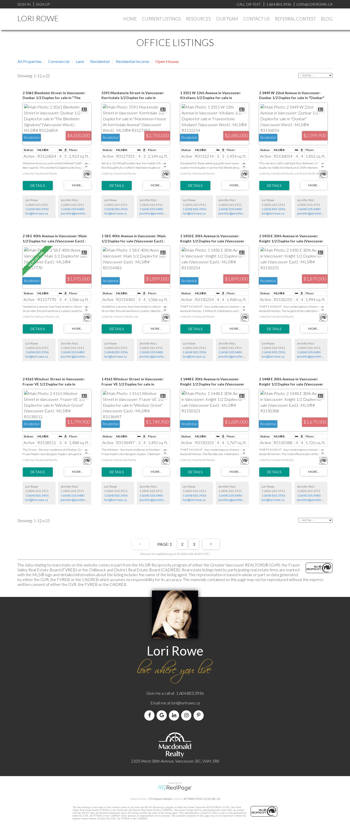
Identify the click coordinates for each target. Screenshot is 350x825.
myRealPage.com (175, 788)
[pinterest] (199, 715)
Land (80, 61)
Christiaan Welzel (160, 799)
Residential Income (132, 61)
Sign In (23, 4)
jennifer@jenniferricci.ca (78, 213)
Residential (100, 61)
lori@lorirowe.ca (36, 213)
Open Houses (167, 61)
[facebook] (150, 715)
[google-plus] (163, 715)
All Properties (29, 61)
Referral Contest (295, 19)
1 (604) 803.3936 (37, 209)
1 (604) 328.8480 (72, 209)
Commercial (58, 61)
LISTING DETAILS (38, 185)
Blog (327, 19)
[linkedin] (175, 715)
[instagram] (187, 715)
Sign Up (43, 4)
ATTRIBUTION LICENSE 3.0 (201, 799)
